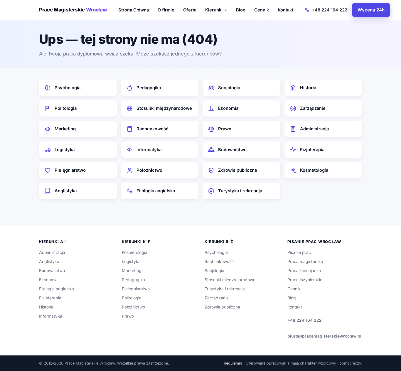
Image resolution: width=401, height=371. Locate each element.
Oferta (189, 10)
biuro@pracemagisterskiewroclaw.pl (324, 336)
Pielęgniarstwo (70, 170)
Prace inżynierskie (304, 279)
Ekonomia (228, 108)
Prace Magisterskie (73, 10)
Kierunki (214, 10)
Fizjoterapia (312, 149)
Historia (308, 87)
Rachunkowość (153, 128)
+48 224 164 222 (329, 9)
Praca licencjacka (304, 270)
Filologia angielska (156, 190)
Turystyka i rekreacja (240, 190)
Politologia (66, 108)
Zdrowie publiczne (237, 170)
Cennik (261, 10)
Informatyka (149, 149)
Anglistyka (66, 190)
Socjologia (229, 87)
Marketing (65, 128)
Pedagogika (149, 87)
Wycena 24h (371, 10)
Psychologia (67, 87)
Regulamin (233, 363)
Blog (240, 10)
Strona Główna (133, 10)
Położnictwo (149, 170)
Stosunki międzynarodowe (164, 108)
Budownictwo (232, 149)
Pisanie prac (299, 252)
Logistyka (65, 149)
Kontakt (285, 10)
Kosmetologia (314, 170)
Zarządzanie (313, 108)
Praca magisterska (305, 261)
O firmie (166, 10)
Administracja (314, 128)
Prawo (224, 128)
